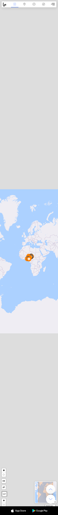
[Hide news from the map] (4, 487)
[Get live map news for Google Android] (40, 511)
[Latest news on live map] (6, 4)
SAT (4, 494)
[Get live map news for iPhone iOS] (19, 511)
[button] (29, 259)
